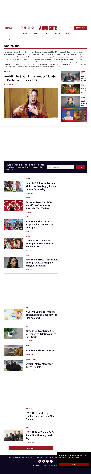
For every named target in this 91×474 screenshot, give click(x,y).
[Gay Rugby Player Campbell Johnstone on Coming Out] (70, 76)
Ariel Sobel (29, 341)
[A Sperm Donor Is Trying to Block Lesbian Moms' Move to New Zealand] (13, 314)
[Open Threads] (29, 27)
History (57, 34)
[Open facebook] (21, 27)
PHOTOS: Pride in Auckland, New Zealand (84, 93)
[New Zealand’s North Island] (13, 350)
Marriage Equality (31, 359)
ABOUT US (17, 457)
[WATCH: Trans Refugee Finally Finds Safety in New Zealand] (13, 416)
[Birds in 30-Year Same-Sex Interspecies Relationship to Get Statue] (13, 334)
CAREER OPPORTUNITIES (27, 457)
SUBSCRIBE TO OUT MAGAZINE (8, 27)
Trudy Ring (29, 231)
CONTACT (11, 457)
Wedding (28, 427)
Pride (83, 85)
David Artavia (30, 250)
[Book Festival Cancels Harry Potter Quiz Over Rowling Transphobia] (70, 101)
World (27, 217)
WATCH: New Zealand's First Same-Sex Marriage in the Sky (41, 435)
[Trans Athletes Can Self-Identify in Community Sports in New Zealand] (13, 205)
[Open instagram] (32, 27)
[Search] (71, 28)
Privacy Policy (63, 457)
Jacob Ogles (29, 321)
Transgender (7, 71)
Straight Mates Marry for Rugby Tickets (39, 365)
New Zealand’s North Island (40, 350)
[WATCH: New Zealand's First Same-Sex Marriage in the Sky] (13, 435)
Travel (28, 346)
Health (46, 34)
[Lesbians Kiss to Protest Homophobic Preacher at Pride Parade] (13, 243)
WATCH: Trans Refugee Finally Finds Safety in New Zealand (40, 416)
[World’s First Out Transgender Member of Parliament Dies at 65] (31, 103)
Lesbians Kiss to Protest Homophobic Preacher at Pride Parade (39, 243)
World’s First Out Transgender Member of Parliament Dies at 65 (31, 78)
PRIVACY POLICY (49, 457)
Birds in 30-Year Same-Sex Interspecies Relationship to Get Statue (41, 334)
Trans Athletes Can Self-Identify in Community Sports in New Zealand (39, 205)
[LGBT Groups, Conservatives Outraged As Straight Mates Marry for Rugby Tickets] (13, 365)
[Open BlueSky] (25, 27)
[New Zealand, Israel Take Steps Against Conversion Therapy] (13, 224)
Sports (28, 179)
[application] (74, 114)
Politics (24, 34)
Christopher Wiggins (9, 84)
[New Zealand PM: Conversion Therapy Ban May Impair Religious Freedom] (13, 262)
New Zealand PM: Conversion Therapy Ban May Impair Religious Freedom (42, 262)
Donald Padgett (30, 193)
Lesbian (28, 236)
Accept (74, 464)
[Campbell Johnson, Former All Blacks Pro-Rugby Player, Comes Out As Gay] (13, 186)
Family (27, 307)
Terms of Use (76, 457)
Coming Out (83, 72)
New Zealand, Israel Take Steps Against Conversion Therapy (39, 224)
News (35, 34)
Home (5, 40)
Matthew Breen (30, 354)
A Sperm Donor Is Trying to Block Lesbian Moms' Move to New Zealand (41, 314)
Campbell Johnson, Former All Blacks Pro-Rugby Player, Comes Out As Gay (41, 186)
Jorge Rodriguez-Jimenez (32, 371)
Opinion (67, 34)
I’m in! (80, 167)
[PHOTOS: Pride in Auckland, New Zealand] (70, 89)
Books (83, 98)
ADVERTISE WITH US (39, 457)
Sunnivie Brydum (30, 442)
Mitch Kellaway (30, 423)
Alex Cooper (29, 212)
